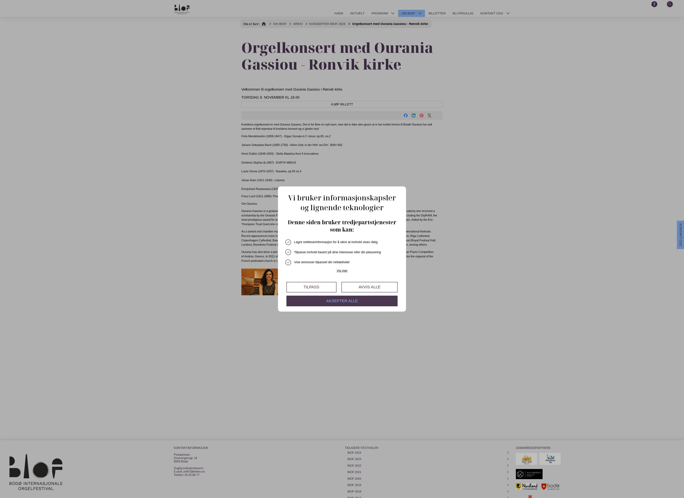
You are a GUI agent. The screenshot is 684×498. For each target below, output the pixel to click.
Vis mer (342, 270)
